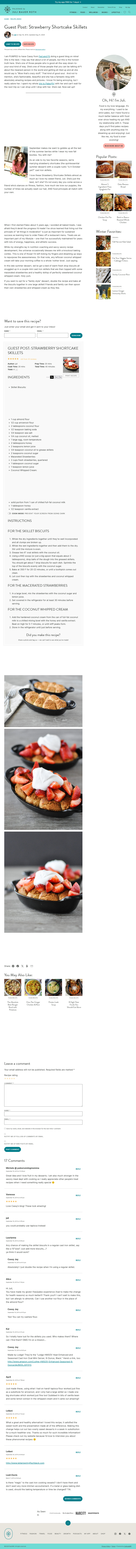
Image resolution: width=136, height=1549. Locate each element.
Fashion (33, 1534)
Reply (78, 1169)
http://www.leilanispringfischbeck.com (25, 1463)
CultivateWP (127, 1546)
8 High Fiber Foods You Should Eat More (74, 1005)
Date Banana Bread (123, 185)
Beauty (58, 1534)
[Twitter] (124, 1533)
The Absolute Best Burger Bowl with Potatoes (12, 1006)
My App (127, 7)
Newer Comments (73, 1499)
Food (82, 12)
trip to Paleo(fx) (47, 83)
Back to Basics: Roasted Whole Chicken (123, 220)
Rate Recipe (29, 44)
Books (105, 12)
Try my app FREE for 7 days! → (68, 2)
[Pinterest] (129, 1533)
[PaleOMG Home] (20, 9)
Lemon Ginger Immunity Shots (119, 292)
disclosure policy (40, 49)
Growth (66, 1534)
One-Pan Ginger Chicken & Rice (33, 1003)
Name (7, 331)
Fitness (73, 12)
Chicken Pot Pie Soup (104, 218)
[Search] (129, 12)
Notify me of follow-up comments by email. (24, 1136)
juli (15, 35)
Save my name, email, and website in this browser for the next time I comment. (33, 1128)
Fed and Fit (44, 56)
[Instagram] (115, 1533)
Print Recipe (71, 376)
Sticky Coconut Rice (121, 274)
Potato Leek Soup (54, 1003)
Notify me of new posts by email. (19, 1144)
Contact (85, 7)
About (92, 7)
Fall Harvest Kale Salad (121, 241)
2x (56, 377)
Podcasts (77, 1534)
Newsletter (101, 7)
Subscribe (76, 335)
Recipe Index (16, 19)
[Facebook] (120, 1533)
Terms (113, 1546)
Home (6, 19)
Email (40, 331)
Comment (9, 1083)
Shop (120, 7)
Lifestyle (116, 12)
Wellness (93, 12)
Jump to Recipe (12, 44)
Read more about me (114, 146)
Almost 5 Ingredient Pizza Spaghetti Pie (104, 187)
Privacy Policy (106, 1546)
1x (52, 377)
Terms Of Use (112, 7)
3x (60, 377)
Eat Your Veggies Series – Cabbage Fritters (122, 259)
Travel (42, 1534)
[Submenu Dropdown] (77, 12)
